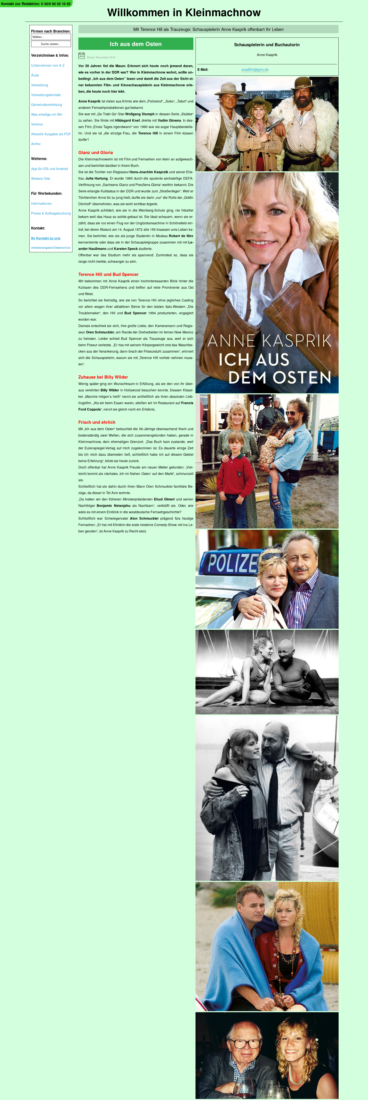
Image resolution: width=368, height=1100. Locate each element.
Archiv (36, 143)
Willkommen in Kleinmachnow (184, 11)
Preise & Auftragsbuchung (51, 213)
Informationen (41, 203)
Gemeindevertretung (46, 104)
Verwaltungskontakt (46, 94)
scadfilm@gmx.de (255, 69)
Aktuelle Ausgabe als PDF (51, 133)
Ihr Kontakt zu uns (45, 238)
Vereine (37, 124)
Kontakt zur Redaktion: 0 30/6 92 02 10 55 (35, 3)
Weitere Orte (40, 178)
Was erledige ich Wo (46, 114)
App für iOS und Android (49, 168)
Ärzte (35, 75)
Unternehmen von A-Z (48, 65)
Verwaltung (39, 84)
